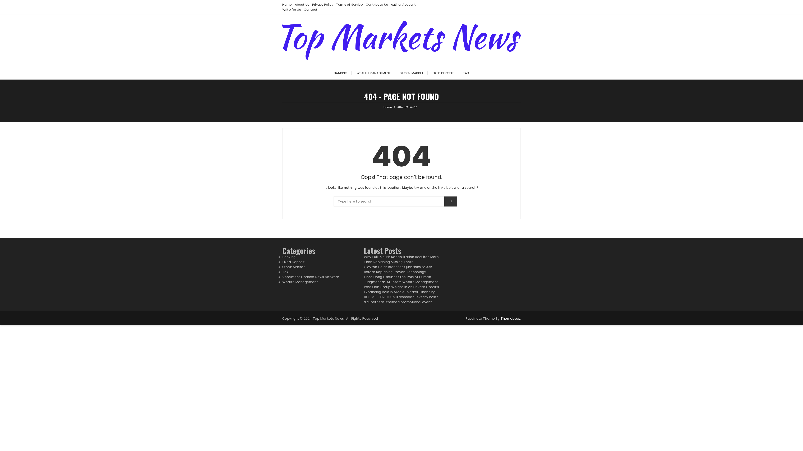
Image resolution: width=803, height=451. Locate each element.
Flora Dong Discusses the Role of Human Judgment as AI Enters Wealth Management (401, 279)
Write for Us (291, 9)
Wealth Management (374, 73)
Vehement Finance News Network (310, 277)
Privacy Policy (322, 4)
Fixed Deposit (443, 73)
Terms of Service (349, 4)
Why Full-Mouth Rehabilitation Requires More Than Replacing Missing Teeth (401, 259)
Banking (340, 73)
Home (287, 4)
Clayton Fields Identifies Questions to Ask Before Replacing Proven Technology (398, 269)
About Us (302, 4)
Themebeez (511, 318)
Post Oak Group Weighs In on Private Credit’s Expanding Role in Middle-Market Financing (401, 289)
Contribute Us (377, 4)
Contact (310, 9)
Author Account (403, 4)
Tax (466, 73)
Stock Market (411, 73)
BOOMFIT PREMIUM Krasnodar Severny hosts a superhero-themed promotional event (401, 299)
